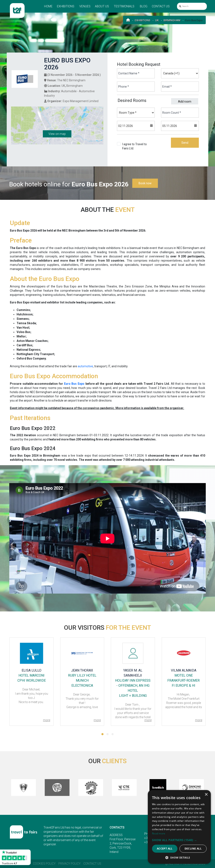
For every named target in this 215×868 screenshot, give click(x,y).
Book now (145, 183)
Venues (84, 6)
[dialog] (179, 827)
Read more (158, 833)
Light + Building (82, 696)
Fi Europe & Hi (132, 686)
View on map (57, 134)
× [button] (206, 794)
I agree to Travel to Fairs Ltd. (134, 148)
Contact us (161, 6)
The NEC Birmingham (71, 80)
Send (184, 142)
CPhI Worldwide (183, 686)
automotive (85, 366)
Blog (143, 6)
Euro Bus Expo (74, 383)
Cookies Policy (44, 863)
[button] (102, 734)
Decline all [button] (193, 848)
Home (48, 6)
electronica (31, 686)
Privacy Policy (69, 863)
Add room (184, 101)
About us (102, 6)
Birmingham (172, 20)
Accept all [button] (165, 848)
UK (157, 20)
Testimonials (124, 6)
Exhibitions (65, 6)
